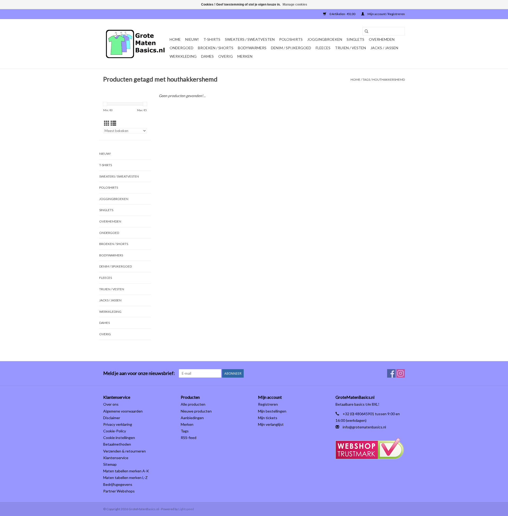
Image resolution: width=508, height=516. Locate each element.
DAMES (207, 56)
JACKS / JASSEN (384, 48)
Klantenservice (115, 457)
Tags (366, 80)
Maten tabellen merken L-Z (125, 477)
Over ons (111, 404)
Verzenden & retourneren (124, 451)
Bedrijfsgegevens (117, 484)
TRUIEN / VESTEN (350, 48)
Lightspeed (186, 509)
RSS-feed (188, 437)
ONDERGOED (181, 48)
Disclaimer (111, 417)
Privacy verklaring (117, 424)
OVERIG (225, 56)
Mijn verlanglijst (271, 424)
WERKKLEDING (183, 56)
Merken (244, 56)
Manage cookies (295, 4)
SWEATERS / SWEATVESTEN (250, 39)
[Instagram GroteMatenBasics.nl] (400, 373)
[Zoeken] (366, 31)
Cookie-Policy (114, 431)
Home (175, 39)
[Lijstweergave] (113, 123)
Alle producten (193, 404)
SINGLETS (355, 39)
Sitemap (110, 464)
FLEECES (323, 48)
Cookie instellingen (119, 437)
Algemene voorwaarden (123, 411)
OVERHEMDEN (381, 39)
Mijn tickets (267, 417)
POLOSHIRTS (291, 39)
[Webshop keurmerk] (370, 448)
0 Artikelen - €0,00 (342, 14)
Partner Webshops (119, 491)
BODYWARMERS (252, 48)
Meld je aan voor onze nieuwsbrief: (139, 373)
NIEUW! (192, 39)
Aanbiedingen (192, 417)
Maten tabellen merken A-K (126, 471)
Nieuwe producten (196, 411)
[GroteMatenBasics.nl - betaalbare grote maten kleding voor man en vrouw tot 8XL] (135, 44)
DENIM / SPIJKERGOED (291, 48)
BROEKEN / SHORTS (215, 48)
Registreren (268, 404)
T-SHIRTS (211, 39)
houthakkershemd (388, 80)
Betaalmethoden (117, 444)
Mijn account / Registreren (386, 14)
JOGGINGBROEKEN (324, 39)
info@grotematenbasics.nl (364, 427)
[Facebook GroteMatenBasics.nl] (391, 373)
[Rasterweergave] (107, 123)
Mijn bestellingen (272, 411)
